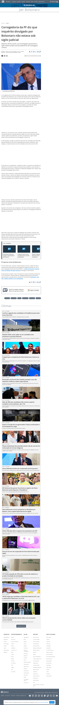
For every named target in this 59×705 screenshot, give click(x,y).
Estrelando (13, 648)
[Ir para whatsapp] (54, 695)
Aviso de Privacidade (44, 702)
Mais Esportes (6, 650)
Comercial (48, 641)
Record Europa (49, 658)
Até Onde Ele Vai (36, 645)
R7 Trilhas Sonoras (49, 650)
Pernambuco (26, 670)
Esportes (28, 1)
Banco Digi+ (48, 637)
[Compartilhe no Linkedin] (33, 51)
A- (6, 56)
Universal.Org (48, 676)
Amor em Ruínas (36, 641)
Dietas (12, 645)
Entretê (23, 1)
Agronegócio (26, 637)
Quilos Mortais (36, 680)
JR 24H (32, 1)
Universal (48, 673)
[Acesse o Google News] (38, 51)
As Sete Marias (36, 643)
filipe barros (38, 298)
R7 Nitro (12, 660)
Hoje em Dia (35, 673)
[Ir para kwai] (39, 695)
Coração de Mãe (36, 665)
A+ (4, 56)
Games (12, 654)
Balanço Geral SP (36, 650)
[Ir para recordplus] (45, 695)
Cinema (12, 643)
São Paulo (26, 675)
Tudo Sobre (26, 682)
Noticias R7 (3, 23)
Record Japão (48, 660)
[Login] (57, 1)
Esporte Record (36, 669)
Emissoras (48, 643)
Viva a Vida (13, 671)
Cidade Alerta (35, 663)
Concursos (26, 648)
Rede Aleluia (48, 665)
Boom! (34, 654)
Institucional (50, 634)
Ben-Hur (34, 652)
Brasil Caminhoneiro (37, 656)
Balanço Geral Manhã (37, 648)
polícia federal (13, 298)
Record (36, 1)
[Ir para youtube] (57, 695)
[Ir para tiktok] (48, 695)
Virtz (12, 669)
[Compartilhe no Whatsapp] (36, 51)
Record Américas (49, 654)
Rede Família (48, 667)
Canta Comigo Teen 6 (37, 658)
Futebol (5, 645)
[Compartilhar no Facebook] (31, 51)
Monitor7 (25, 668)
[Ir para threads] (42, 695)
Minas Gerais (26, 666)
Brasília (14, 1)
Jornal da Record (36, 676)
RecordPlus (48, 648)
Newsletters (48, 645)
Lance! (5, 648)
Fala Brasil (35, 671)
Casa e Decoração (14, 641)
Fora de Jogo (6, 643)
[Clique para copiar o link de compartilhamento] (40, 51)
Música (12, 658)
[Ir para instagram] (54, 1)
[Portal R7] (3, 1)
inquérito (19, 298)
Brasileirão (6, 639)
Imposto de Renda (27, 662)
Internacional (26, 664)
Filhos (12, 652)
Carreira (47, 639)
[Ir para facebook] (50, 1)
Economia (25, 653)
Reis (34, 682)
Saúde (25, 677)
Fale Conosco (7, 695)
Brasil (25, 639)
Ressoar (47, 669)
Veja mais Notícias (21, 626)
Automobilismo (6, 637)
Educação (25, 655)
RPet (12, 665)
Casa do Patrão (36, 660)
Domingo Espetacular (37, 667)
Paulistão (5, 652)
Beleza (12, 637)
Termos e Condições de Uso (21, 695)
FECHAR (52, 702)
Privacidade (13, 695)
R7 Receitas (13, 663)
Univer (47, 671)
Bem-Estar (13, 639)
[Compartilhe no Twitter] (29, 51)
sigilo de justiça (25, 298)
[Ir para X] (52, 1)
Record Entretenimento (50, 656)
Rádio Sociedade (49, 652)
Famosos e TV (14, 650)
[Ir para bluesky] (30, 695)
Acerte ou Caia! (36, 637)
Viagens (12, 667)
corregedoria (7, 298)
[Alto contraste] (2, 56)
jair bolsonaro (32, 298)
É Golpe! (25, 657)
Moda (12, 656)
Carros (25, 643)
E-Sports (5, 641)
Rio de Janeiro (26, 672)
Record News (41, 1)
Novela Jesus (35, 678)
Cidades (25, 645)
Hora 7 (25, 660)
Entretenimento (16, 634)
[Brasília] (29, 5)
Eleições (19, 1)
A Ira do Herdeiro (36, 639)
